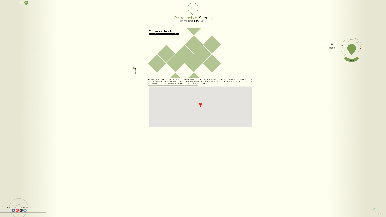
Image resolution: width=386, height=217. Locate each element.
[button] (200, 105)
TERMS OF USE (26, 208)
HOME (26, 2)
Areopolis (214, 79)
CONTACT (16, 208)
